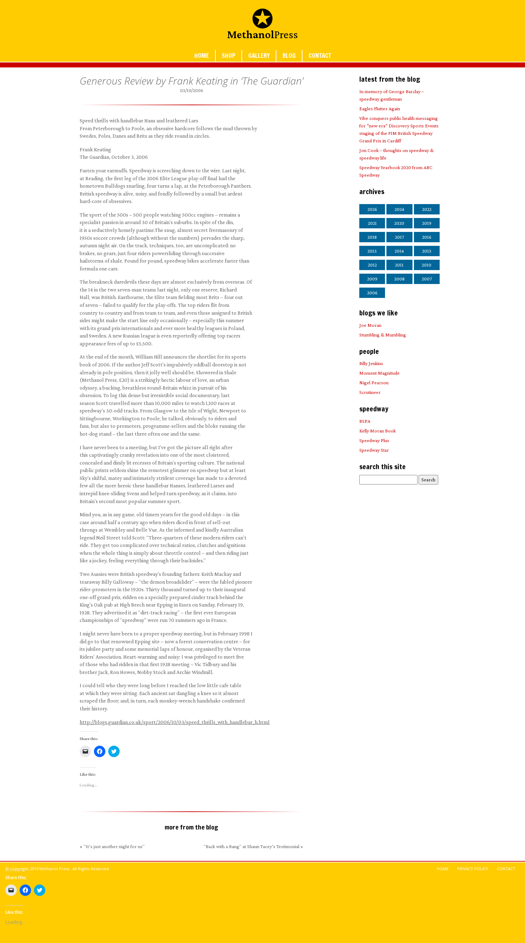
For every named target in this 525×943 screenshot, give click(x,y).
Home (201, 55)
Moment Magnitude (379, 373)
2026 (372, 209)
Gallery (259, 55)
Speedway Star (374, 450)
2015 (372, 251)
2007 (427, 279)
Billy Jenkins (371, 363)
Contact (320, 55)
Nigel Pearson (374, 382)
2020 (399, 223)
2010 (426, 265)
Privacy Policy (472, 869)
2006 (372, 292)
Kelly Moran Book (377, 431)
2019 (426, 223)
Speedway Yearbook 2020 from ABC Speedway (395, 171)
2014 (399, 251)
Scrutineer (370, 392)
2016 (426, 237)
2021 (372, 223)
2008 (399, 279)
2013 (426, 251)
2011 (399, 265)
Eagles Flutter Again (379, 108)
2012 (372, 265)
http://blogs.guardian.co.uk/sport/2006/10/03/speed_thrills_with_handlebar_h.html (175, 722)
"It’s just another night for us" (114, 846)
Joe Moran (370, 325)
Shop (228, 55)
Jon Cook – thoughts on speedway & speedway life (396, 154)
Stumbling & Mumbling (382, 335)
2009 (372, 279)
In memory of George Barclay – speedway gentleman (391, 95)
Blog (289, 55)
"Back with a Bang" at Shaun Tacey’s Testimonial (251, 846)
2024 (399, 209)
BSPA (364, 421)
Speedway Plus (374, 440)
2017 (399, 237)
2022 (426, 209)
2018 (372, 237)
